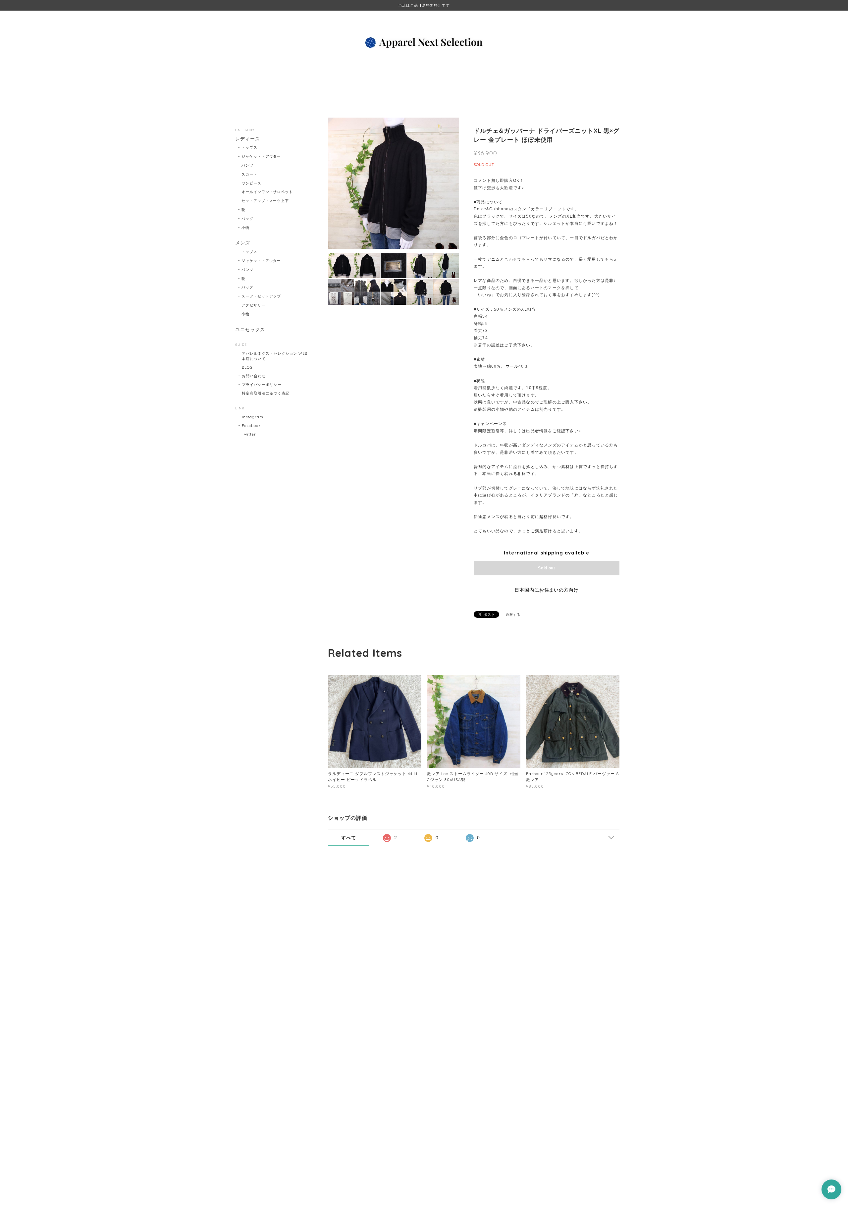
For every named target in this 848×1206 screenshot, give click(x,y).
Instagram (252, 417)
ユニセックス (250, 330)
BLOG (247, 367)
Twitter (249, 434)
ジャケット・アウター (261, 156)
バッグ (247, 218)
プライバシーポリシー (262, 384)
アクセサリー (253, 305)
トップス (249, 147)
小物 (245, 227)
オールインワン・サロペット (267, 191)
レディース (247, 139)
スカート (249, 174)
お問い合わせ (254, 376)
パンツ (247, 165)
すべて (348, 837)
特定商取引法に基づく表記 (266, 393)
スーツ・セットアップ (261, 296)
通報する (513, 614)
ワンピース (251, 183)
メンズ (242, 243)
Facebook (251, 425)
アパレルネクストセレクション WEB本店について (274, 356)
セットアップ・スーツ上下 (265, 200)
